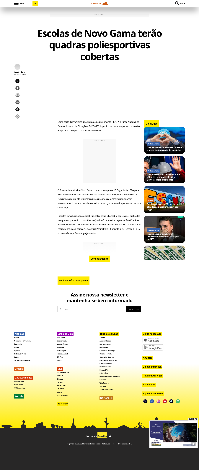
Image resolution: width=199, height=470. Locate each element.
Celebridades (19, 381)
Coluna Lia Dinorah (107, 357)
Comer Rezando (106, 364)
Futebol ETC (104, 370)
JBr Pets (60, 357)
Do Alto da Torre (105, 367)
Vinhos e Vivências (107, 390)
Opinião (17, 351)
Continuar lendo (100, 258)
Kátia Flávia (18, 385)
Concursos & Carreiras (23, 341)
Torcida (19, 396)
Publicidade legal (152, 375)
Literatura (60, 389)
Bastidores (104, 347)
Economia (18, 344)
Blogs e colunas (109, 334)
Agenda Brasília (63, 373)
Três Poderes (104, 383)
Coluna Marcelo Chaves (108, 360)
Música (59, 392)
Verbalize (103, 386)
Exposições (61, 385)
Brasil (16, 338)
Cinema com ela (106, 354)
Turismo (60, 360)
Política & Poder (153, 144)
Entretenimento (23, 377)
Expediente (149, 384)
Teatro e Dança (62, 395)
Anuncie (147, 357)
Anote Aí (60, 376)
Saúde (16, 357)
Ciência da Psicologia (107, 351)
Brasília (150, 201)
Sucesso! (103, 380)
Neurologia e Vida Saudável (110, 377)
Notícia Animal (62, 354)
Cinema (60, 379)
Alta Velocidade (105, 344)
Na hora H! (106, 398)
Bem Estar (61, 338)
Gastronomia (61, 341)
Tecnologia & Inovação (22, 360)
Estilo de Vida (65, 334)
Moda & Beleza (62, 344)
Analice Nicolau (105, 341)
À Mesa (102, 338)
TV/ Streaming (19, 388)
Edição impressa (152, 366)
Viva (60, 368)
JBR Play (63, 403)
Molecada (60, 347)
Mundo (16, 347)
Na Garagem (61, 351)
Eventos (60, 382)
